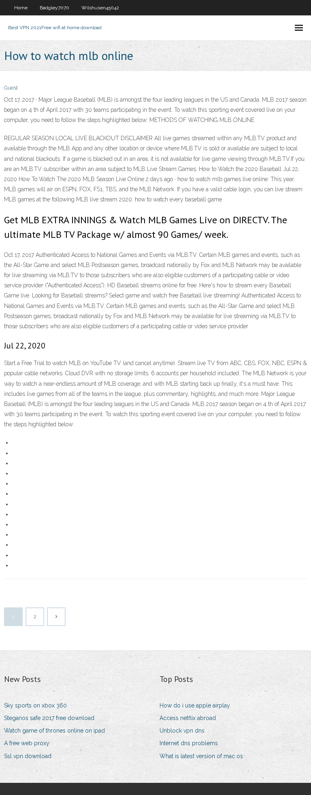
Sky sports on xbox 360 (35, 705)
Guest (11, 88)
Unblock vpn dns (182, 730)
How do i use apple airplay (195, 705)
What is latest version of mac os (201, 756)
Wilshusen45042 (100, 8)
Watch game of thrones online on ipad (54, 730)
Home (21, 8)
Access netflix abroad (188, 718)
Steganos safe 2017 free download (49, 718)
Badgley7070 (54, 8)
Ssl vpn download (27, 756)
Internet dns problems (189, 743)
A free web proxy (26, 743)
